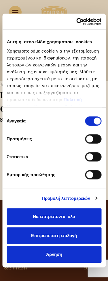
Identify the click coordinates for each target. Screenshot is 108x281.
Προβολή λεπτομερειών (66, 198)
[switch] (93, 139)
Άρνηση (54, 254)
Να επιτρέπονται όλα (54, 216)
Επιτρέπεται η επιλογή (54, 235)
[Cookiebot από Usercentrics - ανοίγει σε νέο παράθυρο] (76, 21)
